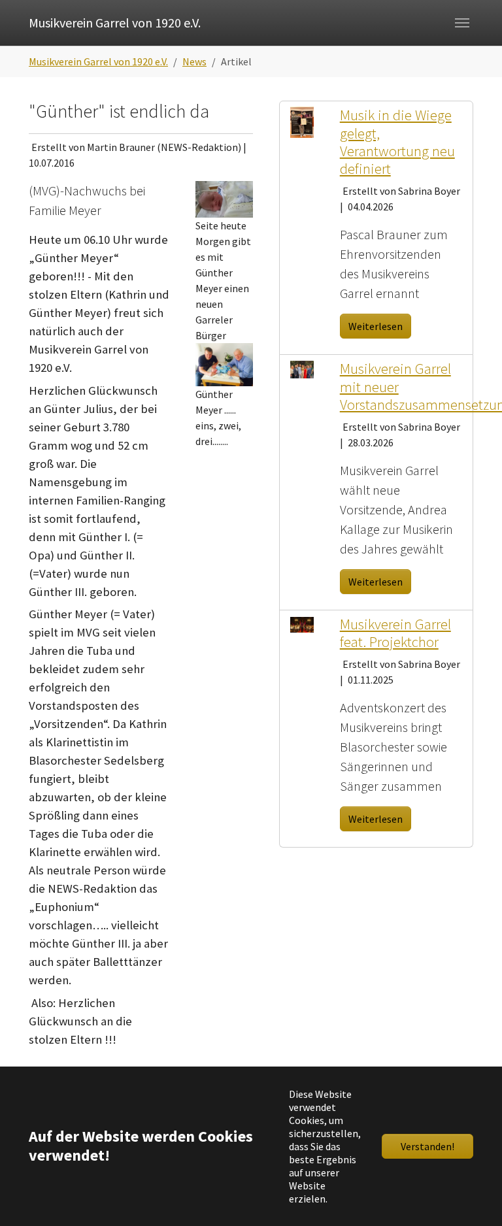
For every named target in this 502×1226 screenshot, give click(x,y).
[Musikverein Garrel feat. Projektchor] (302, 623)
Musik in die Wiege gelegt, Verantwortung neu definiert (397, 142)
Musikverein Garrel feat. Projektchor (395, 633)
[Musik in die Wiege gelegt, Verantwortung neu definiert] (302, 120)
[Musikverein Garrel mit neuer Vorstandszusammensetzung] (302, 367)
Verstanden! (427, 1146)
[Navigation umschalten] (462, 23)
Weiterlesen (375, 326)
